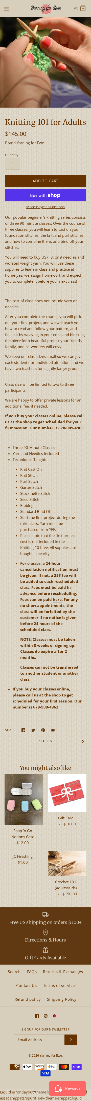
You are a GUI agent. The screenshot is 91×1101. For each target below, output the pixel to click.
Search (14, 971)
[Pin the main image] (43, 730)
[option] (45, 62)
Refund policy (28, 999)
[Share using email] (53, 730)
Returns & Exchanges (63, 971)
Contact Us (26, 985)
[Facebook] (37, 1016)
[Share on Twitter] (33, 730)
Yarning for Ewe (30, 142)
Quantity (11, 154)
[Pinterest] (46, 1016)
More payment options (45, 207)
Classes (45, 741)
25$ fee (61, 575)
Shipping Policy (61, 999)
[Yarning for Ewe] (46, 9)
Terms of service (59, 985)
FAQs (32, 971)
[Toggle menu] (6, 8)
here (57, 599)
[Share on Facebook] (23, 730)
